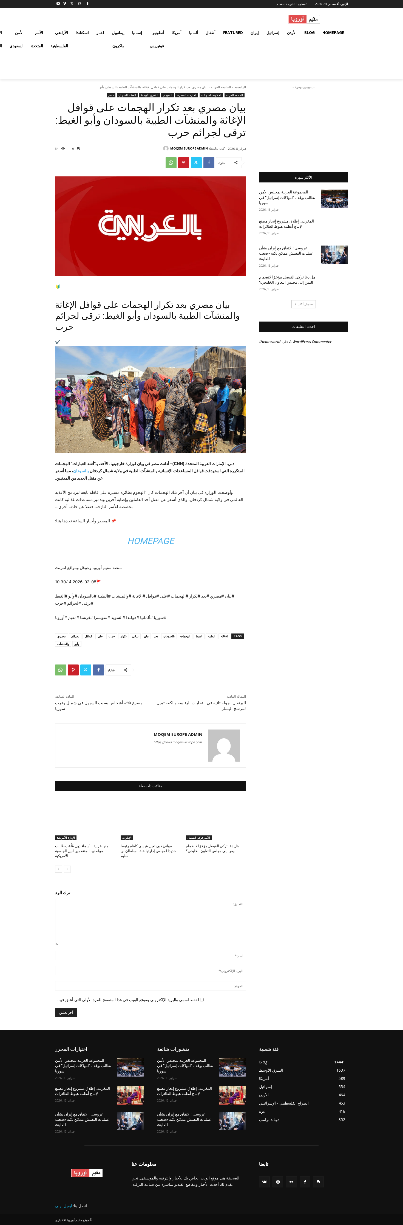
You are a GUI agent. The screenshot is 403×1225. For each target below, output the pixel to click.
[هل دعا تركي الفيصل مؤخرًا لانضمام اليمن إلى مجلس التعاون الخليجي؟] (216, 819)
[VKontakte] (264, 1181)
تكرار (123, 636)
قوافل (88, 636)
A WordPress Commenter (310, 341)
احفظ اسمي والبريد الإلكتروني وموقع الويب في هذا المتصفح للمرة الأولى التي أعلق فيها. (128, 999)
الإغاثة (224, 636)
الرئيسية (240, 87)
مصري (61, 636)
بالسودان (169, 636)
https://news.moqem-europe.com (178, 742)
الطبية (211, 636)
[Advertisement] (303, 125)
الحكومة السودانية (211, 95)
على (100, 636)
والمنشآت (63, 644)
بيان (146, 636)
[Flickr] (291, 1181)
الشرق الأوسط (149, 95)
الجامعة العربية (221, 87)
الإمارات (127, 838)
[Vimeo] (64, 4)
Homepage (150, 541)
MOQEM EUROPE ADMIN (189, 148)
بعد (156, 636)
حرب (112, 636)
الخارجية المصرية (187, 95)
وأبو (77, 644)
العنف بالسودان (127, 95)
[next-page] (58, 869)
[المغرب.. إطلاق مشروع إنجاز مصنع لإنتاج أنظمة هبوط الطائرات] (334, 228)
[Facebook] (87, 4)
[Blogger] (318, 1181)
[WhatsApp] (171, 162)
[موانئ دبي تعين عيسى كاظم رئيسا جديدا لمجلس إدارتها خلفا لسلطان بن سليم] (151, 819)
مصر (111, 95)
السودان (167, 95)
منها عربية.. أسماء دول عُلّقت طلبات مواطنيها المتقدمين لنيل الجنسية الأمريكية (81, 851)
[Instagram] (79, 4)
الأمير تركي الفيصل (199, 838)
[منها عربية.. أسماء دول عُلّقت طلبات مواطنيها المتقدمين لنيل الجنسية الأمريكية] (85, 819)
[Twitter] (72, 4)
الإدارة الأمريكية (66, 838)
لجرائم (75, 636)
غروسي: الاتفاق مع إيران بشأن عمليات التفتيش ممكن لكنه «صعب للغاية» (286, 253)
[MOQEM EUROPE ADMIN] (166, 148)
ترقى (135, 636)
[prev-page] (67, 869)
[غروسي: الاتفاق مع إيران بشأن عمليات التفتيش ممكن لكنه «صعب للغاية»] (334, 255)
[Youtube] (58, 4)
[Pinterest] (183, 162)
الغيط (199, 636)
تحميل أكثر (305, 304)
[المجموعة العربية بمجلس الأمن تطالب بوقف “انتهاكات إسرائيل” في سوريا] (334, 199)
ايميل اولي (63, 1205)
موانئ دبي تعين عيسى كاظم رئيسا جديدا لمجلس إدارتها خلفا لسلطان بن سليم (148, 851)
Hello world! (269, 341)
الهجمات (185, 636)
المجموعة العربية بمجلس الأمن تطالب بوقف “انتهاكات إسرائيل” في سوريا (287, 197)
